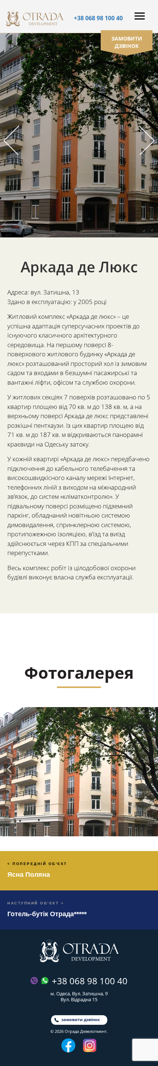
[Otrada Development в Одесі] (79, 951)
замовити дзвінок (126, 42)
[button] (11, 140)
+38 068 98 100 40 (98, 18)
